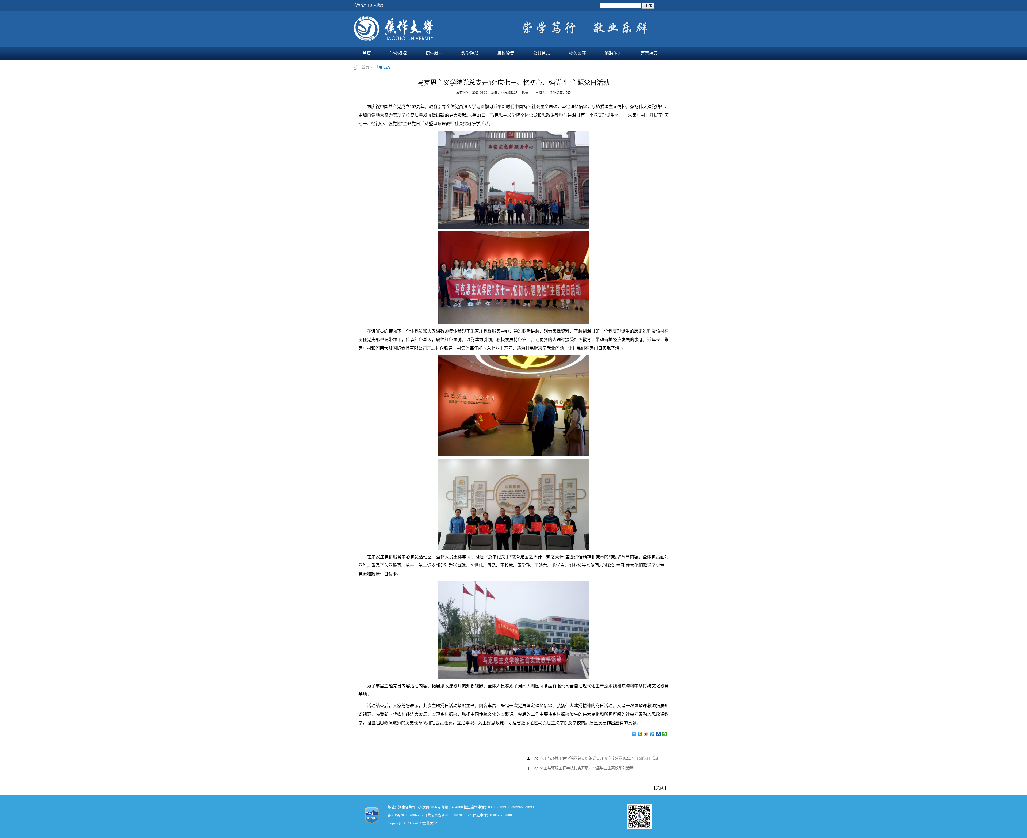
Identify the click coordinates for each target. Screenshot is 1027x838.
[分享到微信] (664, 734)
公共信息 (541, 53)
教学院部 (469, 53)
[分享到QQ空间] (640, 734)
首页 (366, 53)
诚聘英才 (613, 53)
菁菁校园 (649, 53)
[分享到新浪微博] (646, 734)
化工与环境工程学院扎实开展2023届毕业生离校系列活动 (587, 768)
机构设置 (505, 53)
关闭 (660, 788)
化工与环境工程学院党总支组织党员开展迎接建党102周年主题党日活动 (599, 758)
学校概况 (398, 53)
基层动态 (382, 67)
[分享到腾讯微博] (652, 734)
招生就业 (434, 53)
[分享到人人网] (658, 734)
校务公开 (577, 53)
